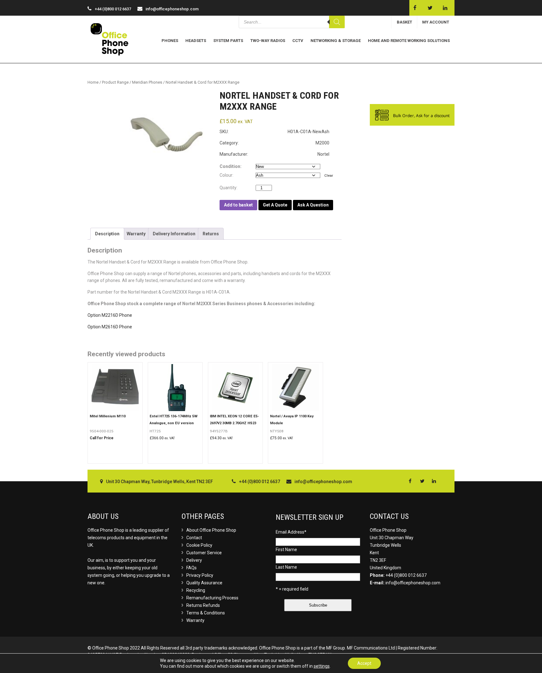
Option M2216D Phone (110, 315)
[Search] (337, 22)
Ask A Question (313, 204)
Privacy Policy (199, 575)
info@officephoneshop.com (172, 9)
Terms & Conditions (205, 612)
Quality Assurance (204, 582)
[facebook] (414, 8)
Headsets (195, 40)
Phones (170, 40)
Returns (211, 233)
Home (93, 82)
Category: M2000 (274, 142)
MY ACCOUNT (435, 22)
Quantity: (230, 187)
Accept (364, 663)
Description (107, 233)
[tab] (107, 234)
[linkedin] (444, 8)
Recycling (195, 590)
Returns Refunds (203, 605)
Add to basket (238, 204)
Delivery (194, 560)
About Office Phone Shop (211, 530)
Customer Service (204, 552)
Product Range (115, 82)
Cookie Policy (199, 545)
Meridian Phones (147, 82)
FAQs (191, 567)
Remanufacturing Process (212, 597)
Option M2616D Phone (110, 326)
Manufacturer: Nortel (274, 154)
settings (322, 666)
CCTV (297, 40)
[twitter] (429, 8)
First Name (286, 549)
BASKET (404, 22)
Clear (328, 175)
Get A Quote (275, 204)
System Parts (228, 40)
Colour (226, 175)
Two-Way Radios (267, 40)
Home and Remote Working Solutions (409, 40)
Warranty (136, 233)
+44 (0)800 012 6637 (406, 575)
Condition (230, 166)
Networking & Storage (336, 40)
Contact (194, 537)
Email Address (291, 532)
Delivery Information (174, 233)
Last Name (286, 567)
